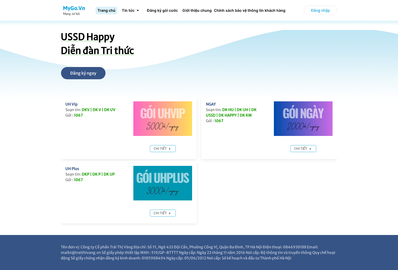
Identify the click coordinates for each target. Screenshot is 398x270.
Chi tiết (160, 149)
